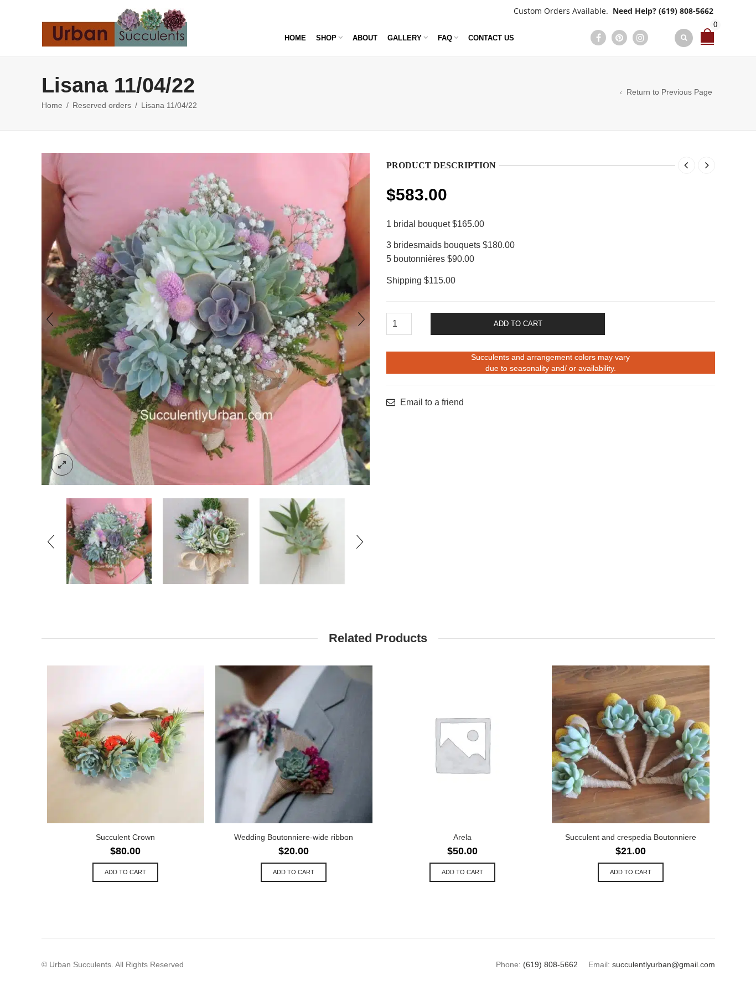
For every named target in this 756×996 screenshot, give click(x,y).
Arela (462, 837)
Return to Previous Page (669, 91)
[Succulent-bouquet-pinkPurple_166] (206, 319)
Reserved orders (102, 105)
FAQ (445, 38)
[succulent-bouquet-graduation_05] (205, 541)
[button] (125, 872)
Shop (326, 38)
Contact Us (491, 38)
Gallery (404, 38)
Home (295, 38)
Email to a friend (432, 402)
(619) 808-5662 (686, 11)
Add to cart (518, 323)
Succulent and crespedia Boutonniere (630, 837)
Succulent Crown (125, 837)
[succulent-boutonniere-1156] (302, 541)
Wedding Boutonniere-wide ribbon (293, 837)
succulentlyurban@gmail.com (663, 964)
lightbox (62, 464)
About (365, 38)
